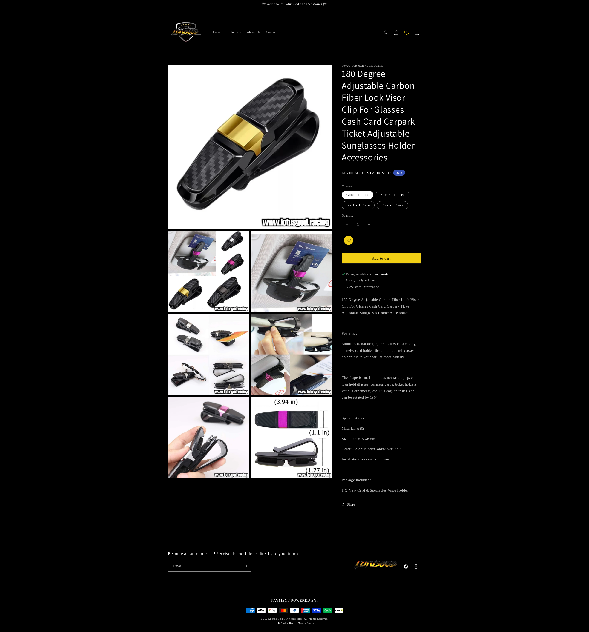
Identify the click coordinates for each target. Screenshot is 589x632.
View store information (362, 287)
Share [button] (351, 504)
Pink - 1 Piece (392, 205)
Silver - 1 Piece (392, 195)
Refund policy (285, 623)
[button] (233, 32)
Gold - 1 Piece (357, 195)
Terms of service (307, 623)
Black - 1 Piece (358, 205)
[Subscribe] (245, 566)
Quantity (347, 215)
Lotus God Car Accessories (286, 618)
